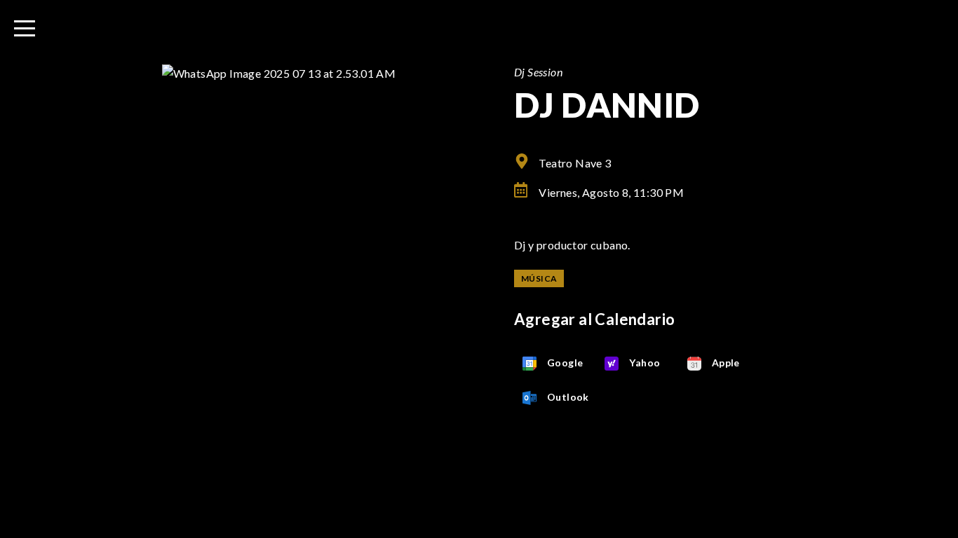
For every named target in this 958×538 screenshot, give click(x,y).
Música (539, 278)
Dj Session (538, 71)
